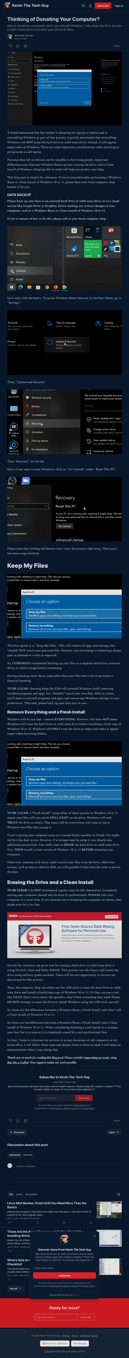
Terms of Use (80, 1282)
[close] (94, 1235)
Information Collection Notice (63, 1285)
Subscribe (64, 1275)
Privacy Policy (88, 1285)
